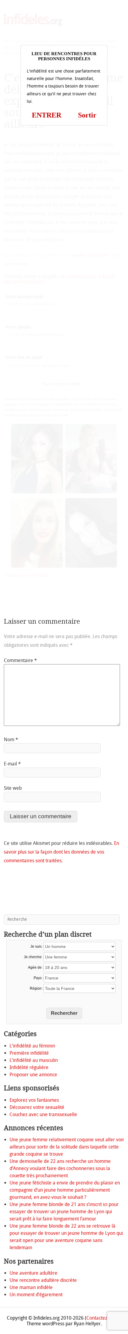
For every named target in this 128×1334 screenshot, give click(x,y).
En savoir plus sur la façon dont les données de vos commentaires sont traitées (61, 851)
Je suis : (36, 946)
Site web (13, 788)
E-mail (12, 764)
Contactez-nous (102, 1318)
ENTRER (46, 115)
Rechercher (64, 1013)
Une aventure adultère (33, 1273)
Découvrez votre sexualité (37, 1107)
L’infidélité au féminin (32, 1046)
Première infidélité (29, 1053)
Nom (11, 739)
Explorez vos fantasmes (34, 1100)
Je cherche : (33, 957)
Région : (36, 988)
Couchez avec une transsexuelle (43, 1114)
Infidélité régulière (29, 1067)
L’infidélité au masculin (34, 1060)
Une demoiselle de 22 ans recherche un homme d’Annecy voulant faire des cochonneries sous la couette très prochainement (60, 1168)
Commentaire (20, 660)
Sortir (87, 115)
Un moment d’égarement (36, 1294)
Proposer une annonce (33, 1074)
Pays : (38, 978)
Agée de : (35, 967)
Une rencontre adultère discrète (43, 1280)
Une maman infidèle (31, 1287)
